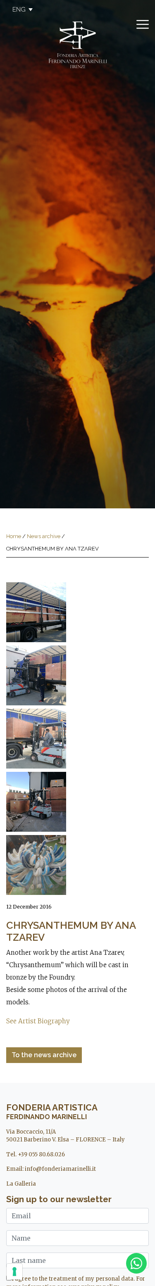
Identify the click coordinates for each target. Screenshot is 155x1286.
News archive (43, 536)
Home (13, 536)
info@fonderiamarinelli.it (60, 1168)
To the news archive (44, 1055)
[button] (18, 9)
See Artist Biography (38, 1021)
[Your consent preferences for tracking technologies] (14, 1271)
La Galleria (21, 1183)
